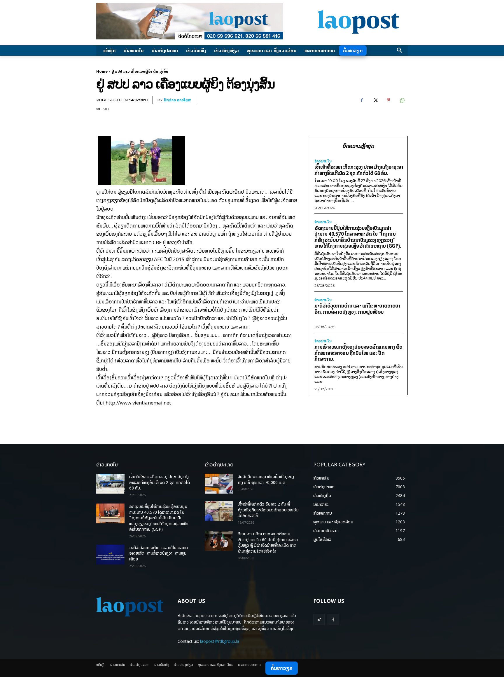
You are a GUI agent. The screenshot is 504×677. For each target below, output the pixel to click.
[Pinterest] (388, 100)
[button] (399, 50)
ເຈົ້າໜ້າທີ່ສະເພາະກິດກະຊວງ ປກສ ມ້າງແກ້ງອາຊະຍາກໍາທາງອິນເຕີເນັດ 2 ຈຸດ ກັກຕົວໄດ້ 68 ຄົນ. (358, 170)
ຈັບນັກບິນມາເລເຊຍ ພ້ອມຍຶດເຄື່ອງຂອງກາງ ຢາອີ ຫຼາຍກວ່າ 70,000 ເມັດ (266, 479)
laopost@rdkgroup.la (219, 641)
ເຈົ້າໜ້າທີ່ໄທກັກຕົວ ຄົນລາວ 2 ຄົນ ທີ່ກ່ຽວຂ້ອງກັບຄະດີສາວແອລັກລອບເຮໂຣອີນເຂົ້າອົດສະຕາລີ (268, 509)
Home (102, 71)
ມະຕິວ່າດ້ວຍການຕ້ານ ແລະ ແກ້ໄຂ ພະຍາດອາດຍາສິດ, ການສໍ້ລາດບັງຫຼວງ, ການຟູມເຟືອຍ (357, 308)
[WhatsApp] (402, 100)
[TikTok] (319, 619)
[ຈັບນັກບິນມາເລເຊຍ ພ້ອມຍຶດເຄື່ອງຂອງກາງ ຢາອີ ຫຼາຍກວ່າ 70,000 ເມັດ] (219, 484)
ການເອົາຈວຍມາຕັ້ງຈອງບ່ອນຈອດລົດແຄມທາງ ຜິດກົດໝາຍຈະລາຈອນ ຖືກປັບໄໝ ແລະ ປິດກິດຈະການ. (358, 352)
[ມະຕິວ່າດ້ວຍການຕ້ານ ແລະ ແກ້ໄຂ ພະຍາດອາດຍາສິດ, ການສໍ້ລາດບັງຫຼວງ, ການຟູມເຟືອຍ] (110, 555)
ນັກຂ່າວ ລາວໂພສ (177, 100)
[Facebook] (362, 100)
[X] (375, 100)
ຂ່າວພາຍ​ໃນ (323, 161)
